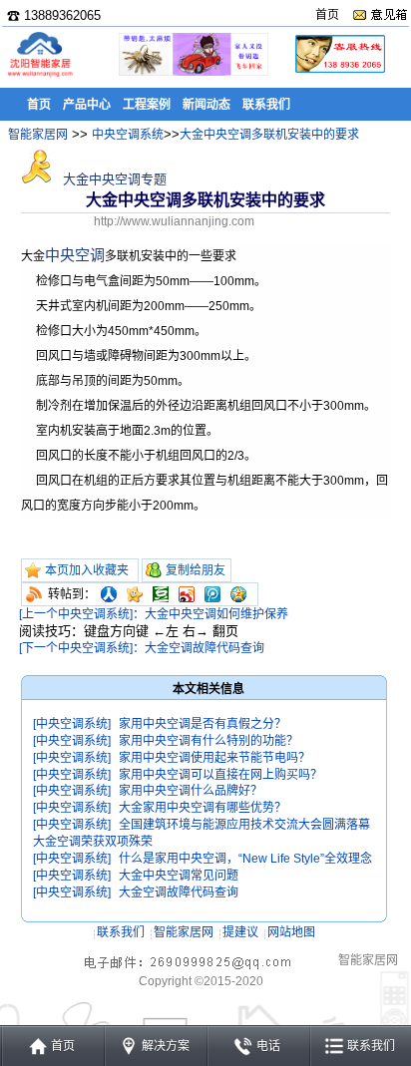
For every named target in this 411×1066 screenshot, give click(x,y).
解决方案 (166, 1046)
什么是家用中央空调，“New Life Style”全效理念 (245, 859)
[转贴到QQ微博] (212, 594)
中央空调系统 (128, 135)
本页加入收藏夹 (87, 570)
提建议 (240, 932)
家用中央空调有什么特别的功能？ (208, 741)
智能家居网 (38, 135)
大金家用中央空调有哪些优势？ (202, 808)
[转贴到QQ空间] (238, 594)
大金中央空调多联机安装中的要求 (269, 135)
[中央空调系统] (72, 724)
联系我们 (121, 932)
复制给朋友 (195, 570)
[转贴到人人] (109, 594)
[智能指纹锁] (191, 72)
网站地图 (291, 932)
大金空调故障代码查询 (178, 892)
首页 (327, 15)
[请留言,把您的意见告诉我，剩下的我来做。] (379, 15)
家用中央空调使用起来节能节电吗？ (214, 758)
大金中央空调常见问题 (178, 876)
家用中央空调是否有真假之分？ (202, 724)
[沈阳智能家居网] (40, 75)
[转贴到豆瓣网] (161, 594)
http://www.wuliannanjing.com (174, 221)
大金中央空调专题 (113, 179)
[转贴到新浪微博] (187, 594)
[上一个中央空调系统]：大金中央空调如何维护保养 (153, 614)
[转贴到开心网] (135, 594)
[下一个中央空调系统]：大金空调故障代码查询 (141, 648)
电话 (268, 1046)
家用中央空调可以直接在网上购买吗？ (220, 775)
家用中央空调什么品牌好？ (190, 791)
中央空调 (75, 254)
